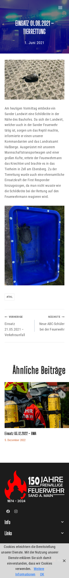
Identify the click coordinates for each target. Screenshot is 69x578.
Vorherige (9, 413)
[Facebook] (8, 511)
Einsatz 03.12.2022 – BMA (20, 433)
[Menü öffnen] (60, 7)
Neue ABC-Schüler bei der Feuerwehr (51, 323)
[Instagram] (15, 511)
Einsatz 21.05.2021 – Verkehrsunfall (15, 326)
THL (10, 297)
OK (42, 574)
